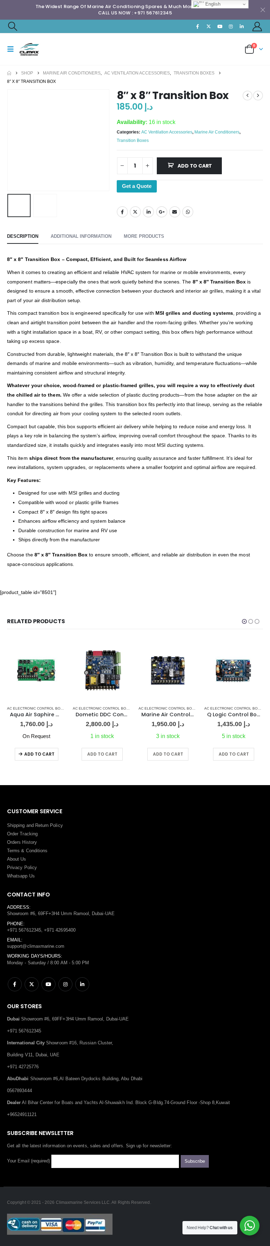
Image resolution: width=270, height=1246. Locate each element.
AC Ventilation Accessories (166, 132)
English (212, 4)
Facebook (122, 211)
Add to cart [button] (102, 754)
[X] (208, 26)
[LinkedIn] (241, 26)
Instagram (65, 984)
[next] (258, 95)
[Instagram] (230, 26)
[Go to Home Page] (9, 73)
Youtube (48, 984)
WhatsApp (187, 211)
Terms (13, 850)
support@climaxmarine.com (36, 946)
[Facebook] (197, 26)
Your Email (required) (29, 1161)
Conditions (37, 850)
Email (174, 211)
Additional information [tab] (81, 236)
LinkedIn (148, 211)
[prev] (247, 95)
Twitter (135, 211)
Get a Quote (137, 186)
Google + (161, 211)
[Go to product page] (36, 670)
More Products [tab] (144, 236)
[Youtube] (219, 26)
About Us (16, 859)
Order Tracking (22, 833)
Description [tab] (22, 236)
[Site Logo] (37, 49)
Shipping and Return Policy (35, 825)
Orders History (22, 842)
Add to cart (195, 165)
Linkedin (82, 984)
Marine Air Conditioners (216, 132)
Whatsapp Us (21, 876)
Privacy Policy (22, 867)
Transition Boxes (133, 140)
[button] (12, 26)
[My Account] (257, 26)
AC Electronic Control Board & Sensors (48, 708)
